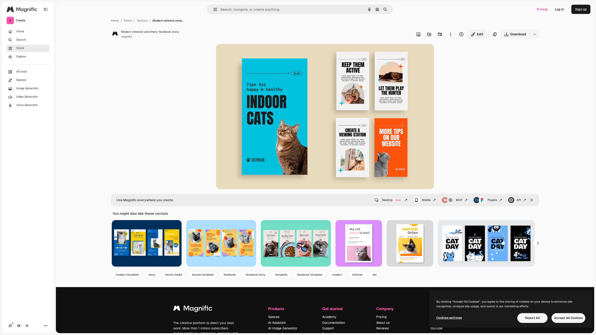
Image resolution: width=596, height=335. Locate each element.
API (519, 200)
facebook (230, 275)
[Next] (538, 243)
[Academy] (18, 325)
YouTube (436, 328)
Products (276, 308)
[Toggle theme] (27, 325)
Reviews (382, 328)
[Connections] (10, 325)
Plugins (492, 200)
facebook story (255, 275)
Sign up (581, 9)
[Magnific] (192, 309)
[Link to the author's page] (115, 34)
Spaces (273, 317)
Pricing (542, 9)
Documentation (333, 323)
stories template (203, 275)
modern (337, 275)
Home (115, 21)
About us (382, 323)
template (281, 275)
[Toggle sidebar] (45, 9)
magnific (126, 37)
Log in (559, 9)
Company (384, 308)
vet (374, 275)
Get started (332, 308)
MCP (459, 200)
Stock (128, 21)
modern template (127, 275)
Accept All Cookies (568, 318)
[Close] (532, 200)
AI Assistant (277, 323)
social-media (173, 275)
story (152, 275)
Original (245, 53)
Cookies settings (449, 318)
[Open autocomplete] (213, 9)
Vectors (142, 21)
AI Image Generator (282, 328)
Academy (329, 317)
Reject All (532, 318)
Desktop (391, 200)
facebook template (309, 275)
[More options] (450, 34)
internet (357, 275)
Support (328, 328)
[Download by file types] (534, 34)
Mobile (426, 200)
